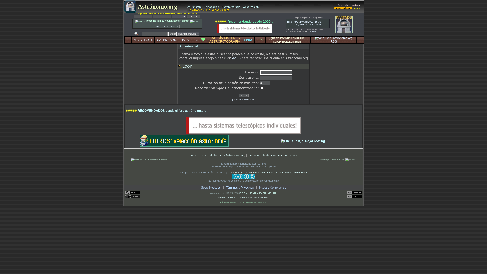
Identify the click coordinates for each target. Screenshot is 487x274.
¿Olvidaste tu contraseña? (243, 100)
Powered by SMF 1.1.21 (229, 197)
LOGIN (149, 39)
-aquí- (236, 58)
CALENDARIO (167, 39)
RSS (333, 41)
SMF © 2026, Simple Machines (254, 197)
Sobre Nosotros (211, 187)
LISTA (184, 39)
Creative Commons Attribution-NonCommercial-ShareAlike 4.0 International (268, 172)
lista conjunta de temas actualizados (272, 155)
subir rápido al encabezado (154, 159)
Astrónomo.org (156, 6)
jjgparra (313, 31)
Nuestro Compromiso (272, 187)
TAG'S (195, 39)
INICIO (137, 39)
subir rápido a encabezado (332, 159)
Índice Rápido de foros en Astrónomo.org (217, 155)
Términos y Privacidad (240, 187)
